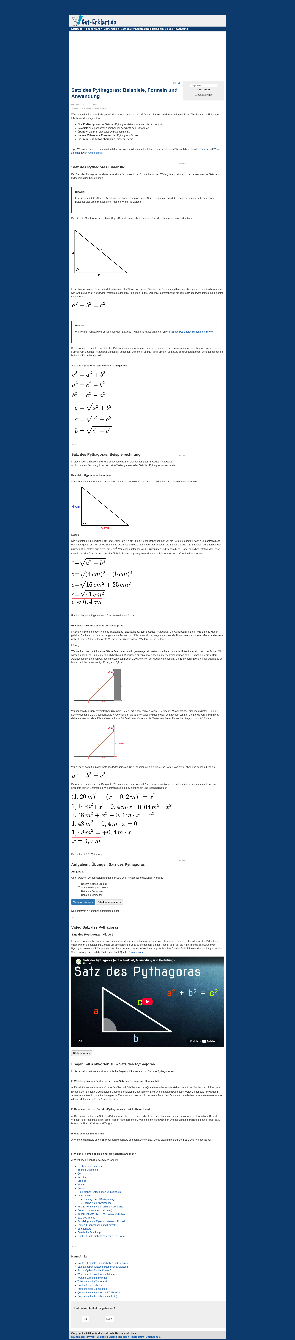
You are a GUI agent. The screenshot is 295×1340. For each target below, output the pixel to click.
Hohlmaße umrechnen (89, 1285)
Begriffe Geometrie (87, 1170)
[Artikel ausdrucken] (179, 83)
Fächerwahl (93, 29)
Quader (81, 1188)
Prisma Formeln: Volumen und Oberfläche (100, 1206)
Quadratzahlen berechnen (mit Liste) (97, 1296)
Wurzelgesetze (94, 153)
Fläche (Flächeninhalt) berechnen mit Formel (101, 1236)
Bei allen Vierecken (91, 895)
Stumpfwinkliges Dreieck (94, 887)
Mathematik (110, 29)
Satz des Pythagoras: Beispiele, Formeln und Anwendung (154, 29)
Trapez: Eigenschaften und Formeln (96, 1225)
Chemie (112, 1337)
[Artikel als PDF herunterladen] (174, 83)
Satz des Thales (86, 1217)
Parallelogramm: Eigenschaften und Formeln (101, 1221)
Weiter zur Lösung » (83, 902)
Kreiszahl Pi (84, 1195)
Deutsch (124, 1337)
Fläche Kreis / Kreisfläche (98, 1203)
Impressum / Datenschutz (146, 1337)
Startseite (76, 29)
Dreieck (204, 149)
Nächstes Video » (81, 1053)
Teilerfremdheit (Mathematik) (92, 1281)
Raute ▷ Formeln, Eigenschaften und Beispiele (103, 1263)
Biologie (102, 1337)
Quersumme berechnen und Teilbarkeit (98, 1292)
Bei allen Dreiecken (92, 891)
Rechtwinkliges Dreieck (94, 884)
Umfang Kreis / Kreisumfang (99, 1199)
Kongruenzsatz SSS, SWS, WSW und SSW (101, 1214)
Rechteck (82, 1177)
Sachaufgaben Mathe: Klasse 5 (94, 1270)
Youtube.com (135, 952)
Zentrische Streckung (89, 1232)
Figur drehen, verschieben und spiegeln (99, 1192)
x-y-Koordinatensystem (89, 1166)
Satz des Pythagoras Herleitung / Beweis (191, 331)
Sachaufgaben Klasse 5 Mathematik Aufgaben (102, 1266)
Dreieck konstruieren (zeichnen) (94, 1210)
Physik (91, 1337)
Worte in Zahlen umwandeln (92, 1277)
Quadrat (81, 1173)
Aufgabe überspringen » (109, 902)
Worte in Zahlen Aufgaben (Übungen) (97, 1274)
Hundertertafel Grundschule (92, 1289)
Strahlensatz (84, 1228)
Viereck (81, 1184)
